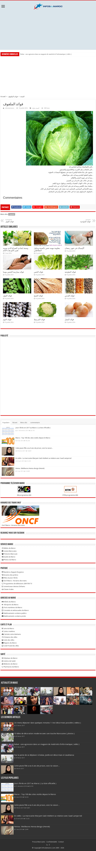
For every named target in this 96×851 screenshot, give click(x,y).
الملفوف (11, 214)
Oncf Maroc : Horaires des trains (13, 525)
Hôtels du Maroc (10, 602)
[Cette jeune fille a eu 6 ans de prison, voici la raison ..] (8, 451)
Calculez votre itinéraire (12, 634)
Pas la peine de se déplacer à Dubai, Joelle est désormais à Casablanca (44, 755)
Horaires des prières (10, 575)
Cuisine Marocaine (9, 551)
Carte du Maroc (8, 628)
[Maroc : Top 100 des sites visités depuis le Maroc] (8, 441)
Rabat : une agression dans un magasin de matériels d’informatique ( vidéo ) (45, 54)
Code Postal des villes (11, 646)
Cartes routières (9, 631)
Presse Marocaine (38, 842)
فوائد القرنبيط (39, 319)
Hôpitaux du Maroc (10, 658)
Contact (61, 842)
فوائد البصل (69, 319)
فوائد (33, 108)
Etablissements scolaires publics (14, 613)
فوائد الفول (7, 296)
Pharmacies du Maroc (11, 667)
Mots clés (23, 422)
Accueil (3, 96)
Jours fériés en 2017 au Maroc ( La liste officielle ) (33, 428)
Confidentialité (51, 842)
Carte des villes (8, 640)
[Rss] (47, 844)
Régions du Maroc (10, 643)
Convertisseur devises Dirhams (14, 586)
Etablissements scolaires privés (14, 616)
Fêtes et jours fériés (10, 578)
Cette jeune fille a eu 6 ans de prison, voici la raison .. (34, 448)
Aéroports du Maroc (11, 605)
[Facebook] (49, 844)
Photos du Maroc (10, 560)
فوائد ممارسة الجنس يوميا (13, 272)
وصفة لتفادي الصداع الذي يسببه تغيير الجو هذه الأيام (15, 249)
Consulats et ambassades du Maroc (16, 610)
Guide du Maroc (9, 557)
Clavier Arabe (9, 589)
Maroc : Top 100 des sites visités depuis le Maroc (33, 438)
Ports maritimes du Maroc (12, 607)
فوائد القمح (38, 296)
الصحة (22, 96)
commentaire (35, 422)
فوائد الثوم (7, 319)
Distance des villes (10, 637)
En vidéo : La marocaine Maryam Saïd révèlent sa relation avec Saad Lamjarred (43, 458)
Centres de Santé (9, 661)
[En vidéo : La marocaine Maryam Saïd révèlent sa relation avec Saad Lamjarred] (8, 461)
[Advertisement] (48, 29)
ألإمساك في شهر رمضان (74, 248)
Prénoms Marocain (10, 554)
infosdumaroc (9, 108)
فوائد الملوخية (70, 272)
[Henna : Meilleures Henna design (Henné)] (8, 471)
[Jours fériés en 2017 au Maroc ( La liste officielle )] (8, 431)
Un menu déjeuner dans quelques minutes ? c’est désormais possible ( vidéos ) (47, 723)
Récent (14, 422)
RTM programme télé (70, 495)
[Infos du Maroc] (48, 6)
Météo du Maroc (9, 548)
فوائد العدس (69, 296)
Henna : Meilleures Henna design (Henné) (30, 468)
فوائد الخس (38, 272)
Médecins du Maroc (10, 664)
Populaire (5, 422)
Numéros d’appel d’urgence (13, 572)
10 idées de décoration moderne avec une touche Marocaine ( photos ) (44, 733)
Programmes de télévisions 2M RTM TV (18, 584)
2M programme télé (24, 495)
